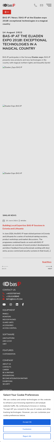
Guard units (8, 322)
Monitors (7, 317)
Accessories (8, 325)
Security (6, 384)
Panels (5, 314)
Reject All (27, 436)
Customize (27, 429)
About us (7, 364)
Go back (7, 12)
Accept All (27, 422)
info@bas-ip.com (14, 299)
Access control (10, 328)
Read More (46, 262)
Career (6, 370)
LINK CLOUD (7, 341)
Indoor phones (9, 320)
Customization (9, 354)
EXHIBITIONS (7, 381)
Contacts (7, 367)
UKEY (5, 344)
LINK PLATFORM (8, 338)
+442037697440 (13, 293)
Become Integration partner (15, 378)
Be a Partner (8, 373)
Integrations (8, 375)
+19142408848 (12, 296)
